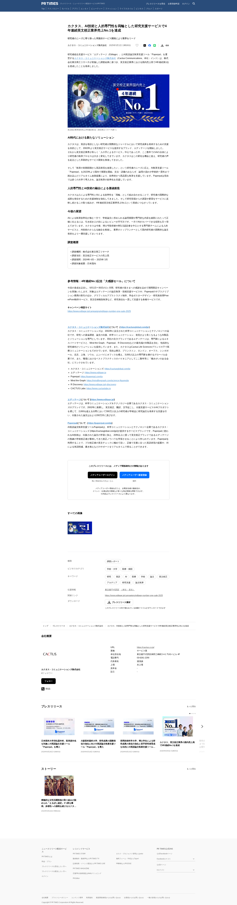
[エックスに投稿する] (145, 45)
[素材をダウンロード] (162, 45)
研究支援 (126, 582)
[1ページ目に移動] (189, 713)
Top (43, 8)
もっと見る (191, 706)
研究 (109, 576)
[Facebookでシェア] (149, 45)
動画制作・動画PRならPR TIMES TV (86, 858)
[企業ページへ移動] (49, 655)
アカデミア (112, 582)
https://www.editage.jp (95, 372)
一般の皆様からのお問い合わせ (158, 897)
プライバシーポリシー (60, 897)
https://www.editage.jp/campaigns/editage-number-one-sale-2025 (99, 311)
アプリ (75, 8)
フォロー (48, 681)
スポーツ (158, 8)
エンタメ (84, 8)
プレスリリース (59, 626)
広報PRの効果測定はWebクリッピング (87, 873)
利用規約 (89, 897)
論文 (152, 576)
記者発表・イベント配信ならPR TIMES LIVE (89, 863)
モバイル (65, 8)
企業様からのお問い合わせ (134, 897)
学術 (143, 576)
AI (126, 576)
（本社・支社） (127, 589)
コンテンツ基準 (77, 897)
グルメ (149, 8)
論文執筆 (139, 582)
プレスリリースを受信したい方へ (54, 866)
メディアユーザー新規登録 (134, 475)
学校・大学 (112, 569)
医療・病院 (127, 569)
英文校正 (163, 576)
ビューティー (97, 8)
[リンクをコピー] (167, 45)
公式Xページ (161, 865)
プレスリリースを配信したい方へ (54, 871)
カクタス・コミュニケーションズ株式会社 (95, 58)
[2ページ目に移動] (191, 713)
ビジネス (139, 8)
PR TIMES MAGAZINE (81, 868)
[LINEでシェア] (154, 45)
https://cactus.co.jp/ (145, 647)
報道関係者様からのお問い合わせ (108, 897)
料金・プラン (47, 861)
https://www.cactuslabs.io (98, 388)
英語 (118, 576)
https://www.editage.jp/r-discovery (100, 384)
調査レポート (113, 561)
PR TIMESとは (47, 856)
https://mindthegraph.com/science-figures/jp (108, 380)
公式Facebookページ (164, 853)
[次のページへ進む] (203, 726)
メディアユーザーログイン (102, 475)
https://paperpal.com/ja (92, 376)
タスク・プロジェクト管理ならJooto (129, 853)
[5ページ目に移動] (195, 713)
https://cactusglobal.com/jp (117, 369)
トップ (45, 626)
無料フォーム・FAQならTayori (127, 858)
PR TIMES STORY (79, 853)
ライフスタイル (126, 8)
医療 (134, 576)
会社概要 (45, 897)
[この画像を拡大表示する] (80, 528)
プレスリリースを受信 (155, 3)
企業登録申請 (173, 3)
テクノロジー (53, 8)
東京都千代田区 (112, 589)
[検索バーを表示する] (194, 3)
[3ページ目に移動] (192, 713)
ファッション (111, 8)
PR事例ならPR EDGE (123, 863)
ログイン (186, 3)
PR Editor (76, 878)
